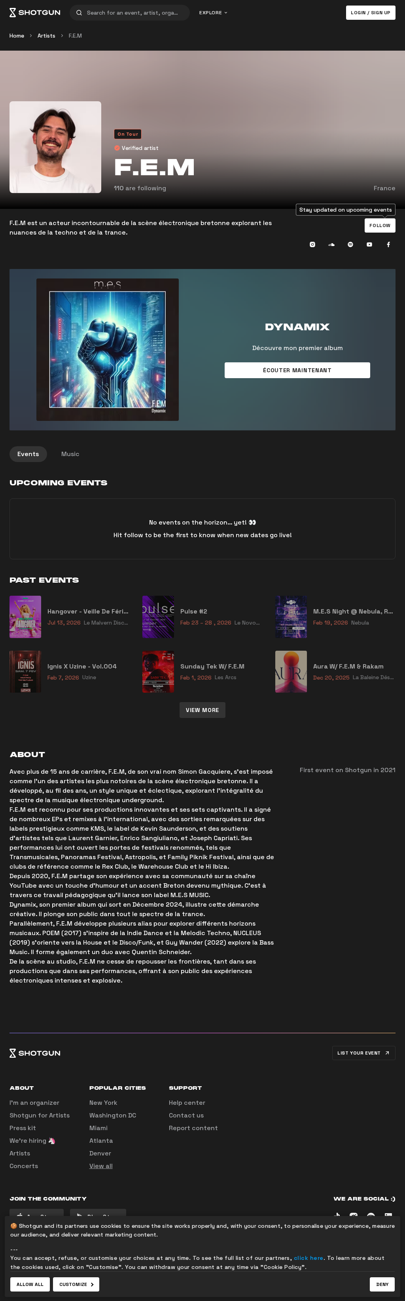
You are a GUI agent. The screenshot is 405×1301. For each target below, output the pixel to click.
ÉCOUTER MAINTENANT (297, 370)
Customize (73, 1284)
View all (101, 1166)
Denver (100, 1153)
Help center (187, 1102)
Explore (210, 12)
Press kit (22, 1128)
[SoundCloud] (331, 244)
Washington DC (112, 1115)
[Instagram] (312, 244)
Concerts (23, 1166)
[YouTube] (369, 244)
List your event (359, 1053)
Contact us (186, 1115)
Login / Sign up (371, 12)
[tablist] (202, 454)
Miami (98, 1128)
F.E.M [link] (75, 35)
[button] (380, 225)
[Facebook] (388, 244)
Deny (382, 1284)
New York (103, 1102)
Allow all (30, 1284)
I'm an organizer (34, 1102)
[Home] (34, 12)
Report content (193, 1128)
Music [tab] (70, 454)
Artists (46, 35)
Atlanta (101, 1140)
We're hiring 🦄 (32, 1140)
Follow (380, 225)
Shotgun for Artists (39, 1115)
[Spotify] (350, 244)
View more (202, 710)
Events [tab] (28, 454)
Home (16, 35)
